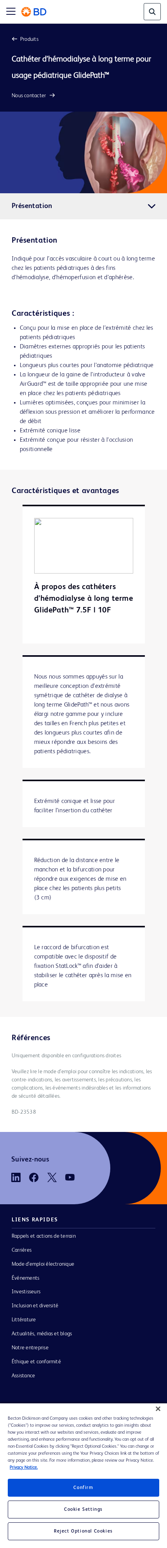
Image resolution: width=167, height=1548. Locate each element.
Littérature (24, 1319)
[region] (83, 1475)
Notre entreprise (30, 1347)
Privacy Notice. (24, 1467)
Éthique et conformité (36, 1361)
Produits (29, 39)
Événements (25, 1278)
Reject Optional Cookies (83, 1531)
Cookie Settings (83, 1509)
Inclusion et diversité (35, 1305)
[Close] (158, 1408)
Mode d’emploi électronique (43, 1264)
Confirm (83, 1487)
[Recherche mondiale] (152, 11)
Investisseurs (26, 1291)
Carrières (21, 1250)
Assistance (23, 1375)
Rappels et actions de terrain (44, 1236)
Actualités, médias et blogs (42, 1333)
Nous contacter (29, 95)
